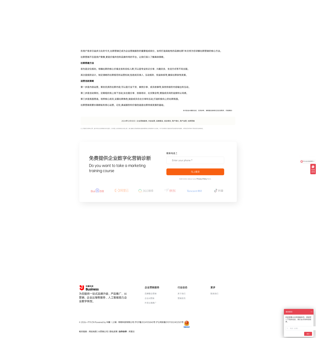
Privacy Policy (202, 179)
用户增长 (175, 121)
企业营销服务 (132, 50)
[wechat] (84, 307)
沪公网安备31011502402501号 (170, 322)
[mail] (88, 307)
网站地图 (93, 331)
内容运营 (151, 121)
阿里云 (132, 331)
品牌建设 (159, 121)
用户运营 (183, 121)
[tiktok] (80, 307)
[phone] (92, 307)
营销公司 (104, 331)
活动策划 (167, 121)
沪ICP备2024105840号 (145, 322)
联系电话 (171, 153)
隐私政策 (113, 331)
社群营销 (191, 121)
